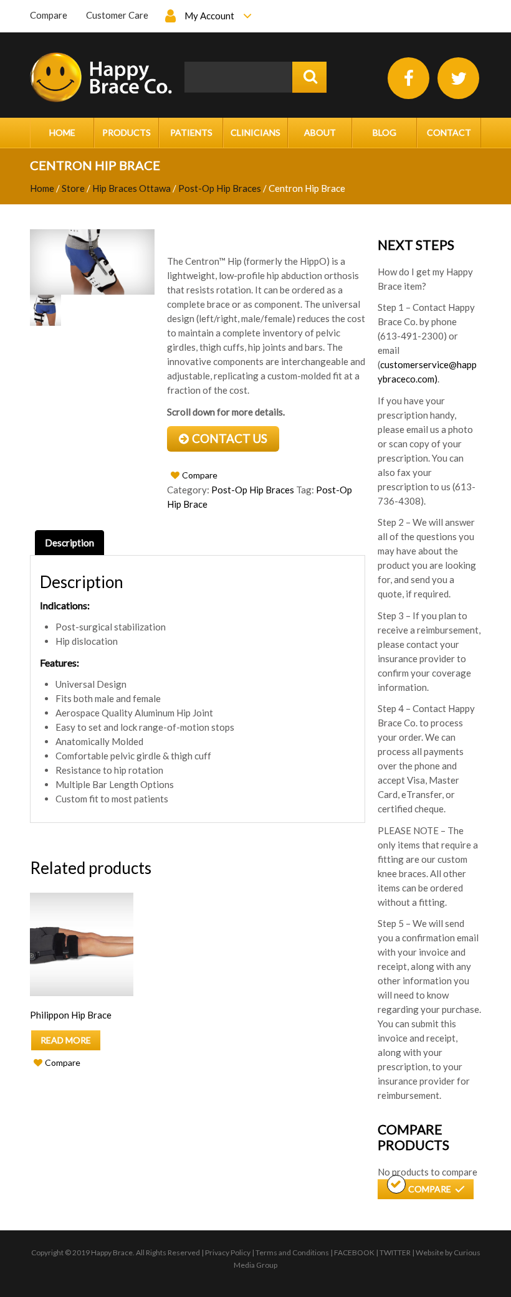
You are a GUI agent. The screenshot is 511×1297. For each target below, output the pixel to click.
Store (73, 188)
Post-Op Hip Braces (219, 188)
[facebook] (408, 78)
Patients (191, 132)
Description (69, 542)
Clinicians (255, 132)
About (320, 132)
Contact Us (229, 438)
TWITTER (395, 1252)
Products (126, 132)
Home (62, 132)
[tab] (69, 542)
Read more (66, 1040)
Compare (48, 15)
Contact (449, 132)
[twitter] (458, 78)
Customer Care (117, 15)
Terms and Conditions (292, 1252)
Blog (384, 132)
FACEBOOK (354, 1252)
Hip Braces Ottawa (131, 188)
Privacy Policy (228, 1252)
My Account (209, 15)
